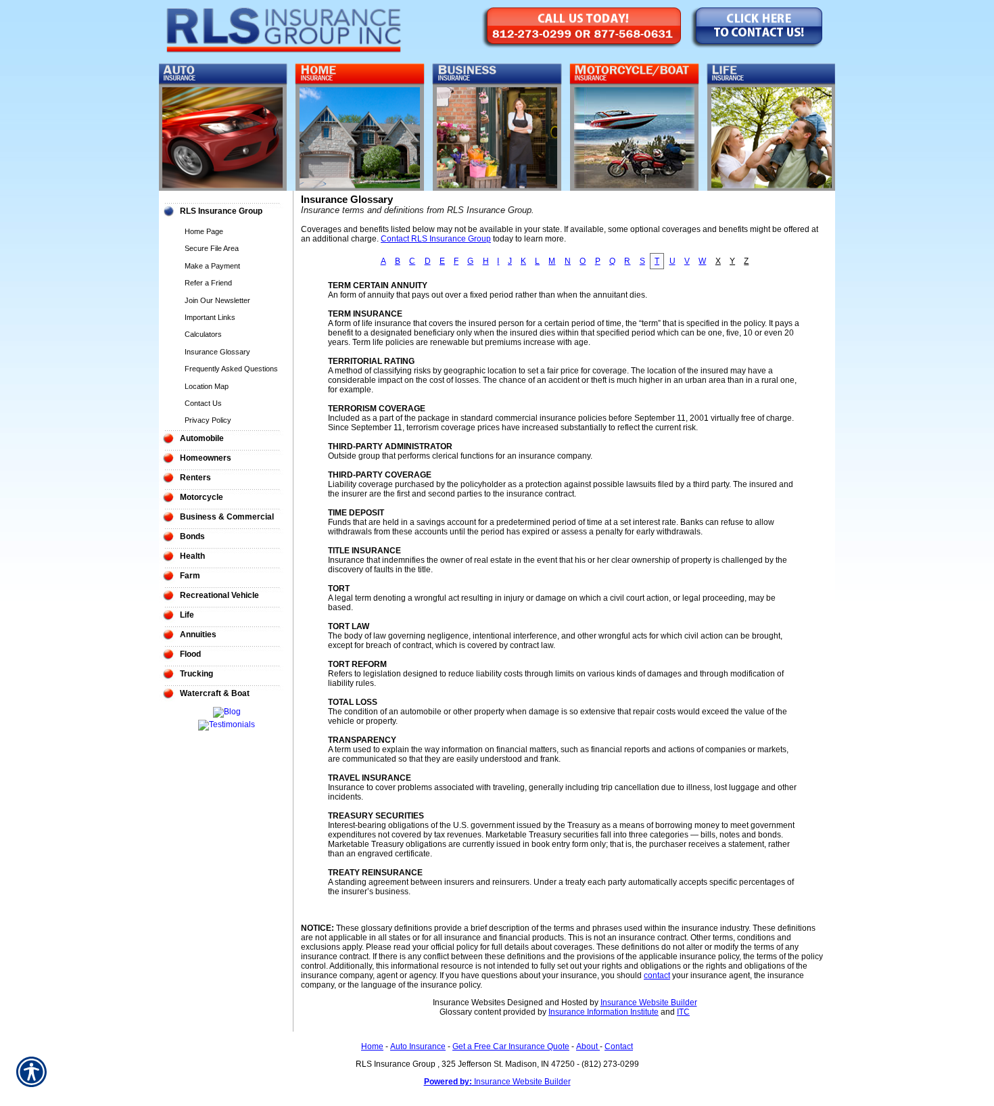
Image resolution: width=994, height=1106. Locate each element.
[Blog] (227, 711)
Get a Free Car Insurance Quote (510, 1046)
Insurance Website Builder (648, 1002)
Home (372, 1046)
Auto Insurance (418, 1046)
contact (657, 975)
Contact (619, 1046)
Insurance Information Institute (603, 1012)
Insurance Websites (469, 1002)
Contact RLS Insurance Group (436, 239)
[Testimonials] (226, 724)
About (588, 1046)
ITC (683, 1012)
